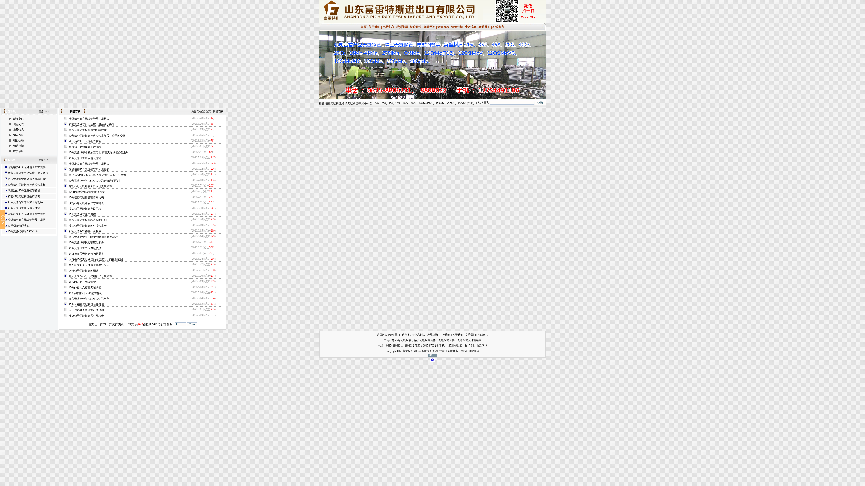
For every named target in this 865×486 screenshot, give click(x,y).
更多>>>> (44, 111)
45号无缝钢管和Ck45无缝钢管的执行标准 (93, 236)
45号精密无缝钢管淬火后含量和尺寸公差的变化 (97, 135)
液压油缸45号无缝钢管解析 (24, 190)
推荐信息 (18, 129)
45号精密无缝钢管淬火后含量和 (27, 184)
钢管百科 (429, 27)
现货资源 (402, 27)
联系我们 (484, 27)
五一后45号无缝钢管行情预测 (86, 310)
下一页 (107, 324)
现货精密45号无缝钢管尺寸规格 (27, 167)
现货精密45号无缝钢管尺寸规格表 (89, 118)
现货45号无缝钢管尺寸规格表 (86, 203)
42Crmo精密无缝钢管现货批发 (87, 192)
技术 (467, 345)
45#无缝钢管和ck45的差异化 (85, 293)
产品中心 (388, 27)
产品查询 (432, 334)
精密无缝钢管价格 (425, 340)
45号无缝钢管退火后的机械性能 (27, 178)
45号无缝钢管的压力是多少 (85, 248)
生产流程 (471, 27)
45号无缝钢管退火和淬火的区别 (88, 220)
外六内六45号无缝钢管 (82, 282)
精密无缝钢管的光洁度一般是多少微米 (92, 124)
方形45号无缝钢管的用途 (83, 270)
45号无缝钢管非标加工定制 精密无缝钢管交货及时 (99, 152)
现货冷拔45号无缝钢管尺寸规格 (27, 214)
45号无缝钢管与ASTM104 (23, 231)
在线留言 (498, 27)
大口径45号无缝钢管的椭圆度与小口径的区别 (96, 259)
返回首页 (382, 334)
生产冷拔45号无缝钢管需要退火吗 (89, 265)
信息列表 (18, 124)
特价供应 (416, 27)
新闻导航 (18, 118)
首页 (364, 27)
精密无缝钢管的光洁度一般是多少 (28, 173)
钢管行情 (457, 27)
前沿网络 (481, 345)
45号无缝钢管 (403, 340)
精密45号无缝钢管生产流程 (24, 196)
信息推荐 (407, 334)
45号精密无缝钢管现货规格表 (86, 197)
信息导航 (394, 334)
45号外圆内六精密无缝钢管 (85, 287)
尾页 (115, 324)
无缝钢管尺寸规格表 (469, 340)
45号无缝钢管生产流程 (82, 214)
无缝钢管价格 (446, 340)
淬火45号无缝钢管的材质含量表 (88, 225)
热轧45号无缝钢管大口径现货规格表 (90, 186)
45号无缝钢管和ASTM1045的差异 (89, 298)
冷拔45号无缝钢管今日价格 (85, 208)
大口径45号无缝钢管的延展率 (86, 253)
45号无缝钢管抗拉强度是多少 (86, 242)
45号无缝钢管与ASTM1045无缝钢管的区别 (94, 180)
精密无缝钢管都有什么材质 (85, 231)
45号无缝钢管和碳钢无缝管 (24, 208)
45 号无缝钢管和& (18, 225)
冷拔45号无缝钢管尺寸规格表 (86, 315)
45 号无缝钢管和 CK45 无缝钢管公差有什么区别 (97, 175)
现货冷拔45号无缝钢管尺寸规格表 (89, 163)
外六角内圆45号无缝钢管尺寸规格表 (90, 276)
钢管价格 (443, 27)
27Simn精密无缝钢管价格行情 (86, 304)
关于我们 (374, 27)
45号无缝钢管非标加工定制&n (25, 202)
